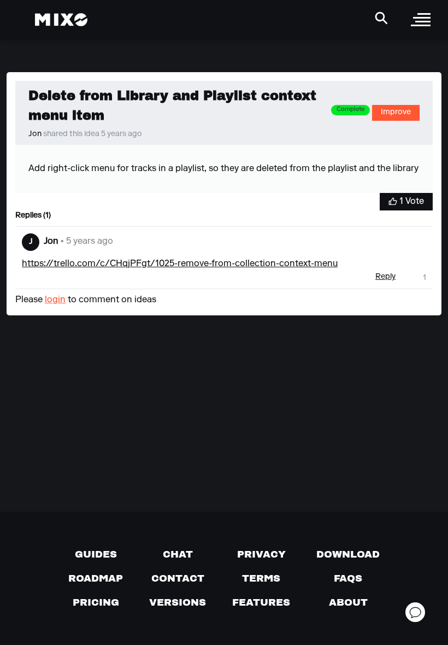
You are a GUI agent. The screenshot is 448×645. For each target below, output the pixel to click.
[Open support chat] (415, 612)
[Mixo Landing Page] (61, 20)
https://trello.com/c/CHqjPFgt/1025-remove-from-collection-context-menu (180, 264)
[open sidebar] (421, 19)
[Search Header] (381, 18)
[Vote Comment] (412, 277)
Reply (385, 277)
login (55, 300)
